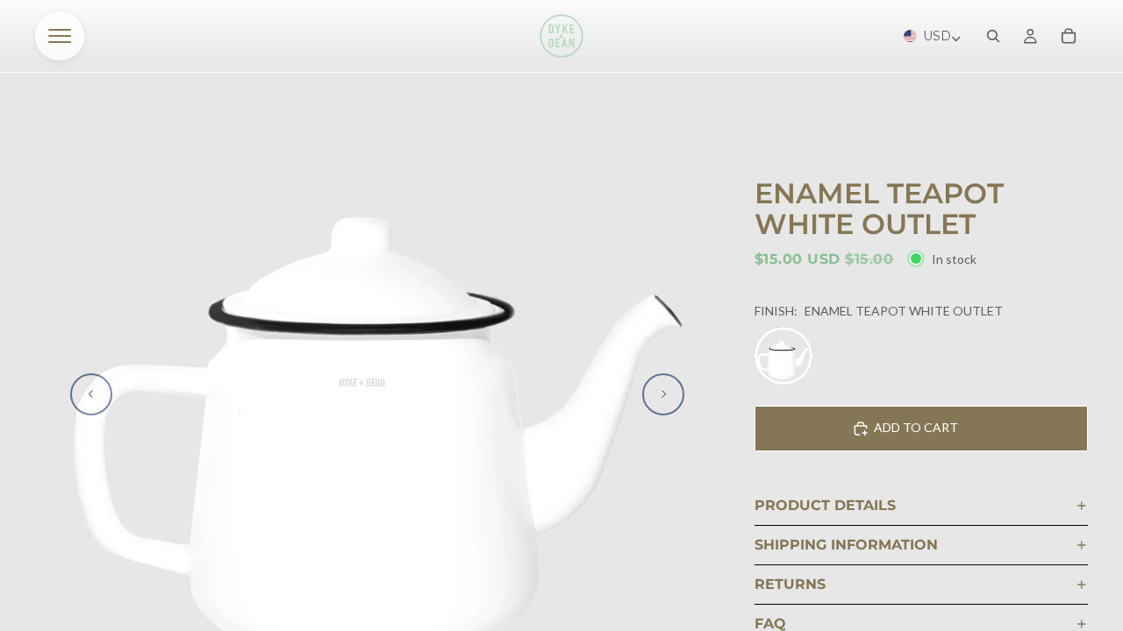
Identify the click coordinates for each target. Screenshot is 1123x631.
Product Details (825, 505)
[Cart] (1068, 36)
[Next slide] (663, 394)
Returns (790, 584)
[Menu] (59, 35)
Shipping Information (846, 544)
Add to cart (916, 427)
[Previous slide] (91, 394)
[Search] (993, 36)
